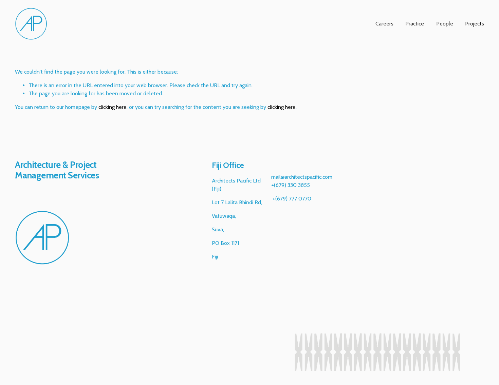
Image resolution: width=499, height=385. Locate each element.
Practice (414, 23)
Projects (474, 23)
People (444, 23)
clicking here (112, 107)
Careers (384, 23)
